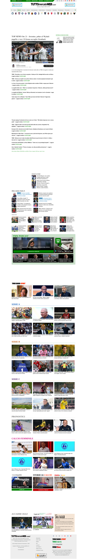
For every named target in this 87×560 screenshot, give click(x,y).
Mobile (37, 541)
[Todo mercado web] (72, 1)
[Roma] (61, 13)
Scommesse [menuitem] (60, 10)
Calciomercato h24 (48, 0)
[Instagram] (63, 1)
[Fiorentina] (25, 13)
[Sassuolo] (64, 13)
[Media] (69, 1)
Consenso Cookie (39, 550)
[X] (59, 1)
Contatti (38, 545)
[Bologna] (16, 13)
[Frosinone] (29, 13)
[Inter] (35, 13)
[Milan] (48, 13)
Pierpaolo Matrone (20, 65)
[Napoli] (55, 13)
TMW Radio (28, 0)
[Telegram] (67, 1)
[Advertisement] (65, 85)
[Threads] (61, 1)
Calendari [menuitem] (55, 10)
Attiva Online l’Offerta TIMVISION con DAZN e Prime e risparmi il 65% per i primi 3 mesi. (28, 151)
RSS (37, 543)
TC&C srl (16, 538)
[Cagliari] (19, 13)
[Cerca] (75, 10)
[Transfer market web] (74, 1)
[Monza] (51, 13)
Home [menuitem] (15, 10)
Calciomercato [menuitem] (34, 10)
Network (14, 0)
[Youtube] (65, 1)
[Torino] (68, 13)
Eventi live (19, 0)
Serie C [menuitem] (28, 10)
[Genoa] (32, 13)
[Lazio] (42, 13)
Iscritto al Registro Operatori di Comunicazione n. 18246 (20, 543)
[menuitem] (12, 10)
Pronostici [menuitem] (67, 10)
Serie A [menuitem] (19, 10)
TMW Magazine (35, 0)
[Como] (22, 13)
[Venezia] (74, 13)
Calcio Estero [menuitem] (42, 10)
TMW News (41, 0)
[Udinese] (71, 13)
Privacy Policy (39, 548)
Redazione (38, 538)
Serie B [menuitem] (23, 10)
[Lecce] (45, 13)
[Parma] (58, 13)
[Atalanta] (12, 13)
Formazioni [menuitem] (48, 10)
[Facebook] (57, 1)
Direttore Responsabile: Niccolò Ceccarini (20, 541)
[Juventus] (38, 13)
